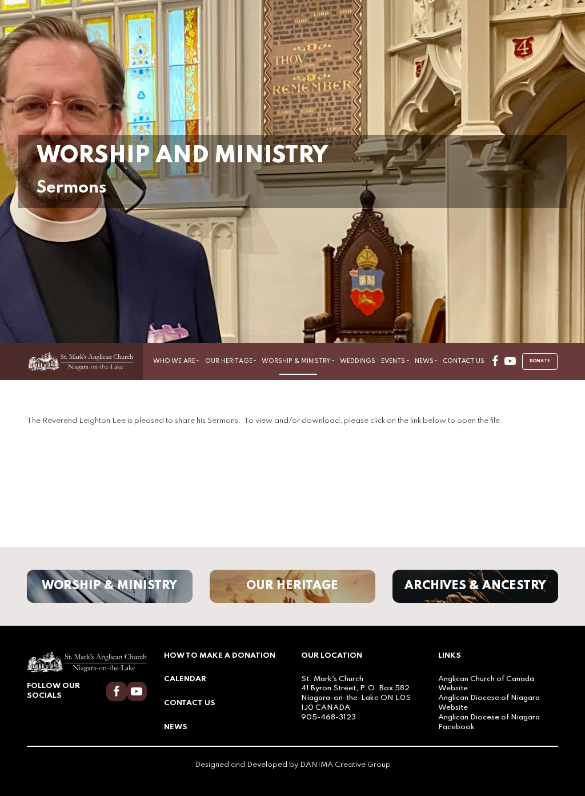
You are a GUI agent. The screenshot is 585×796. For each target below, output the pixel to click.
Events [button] (393, 361)
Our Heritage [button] (229, 361)
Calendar (185, 679)
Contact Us (463, 361)
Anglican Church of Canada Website (486, 684)
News (175, 727)
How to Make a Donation (219, 655)
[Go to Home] (84, 361)
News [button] (424, 361)
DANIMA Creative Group (345, 765)
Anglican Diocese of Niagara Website (489, 702)
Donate (540, 361)
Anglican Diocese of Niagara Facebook (489, 722)
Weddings (357, 361)
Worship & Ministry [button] (296, 361)
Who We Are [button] (174, 361)
